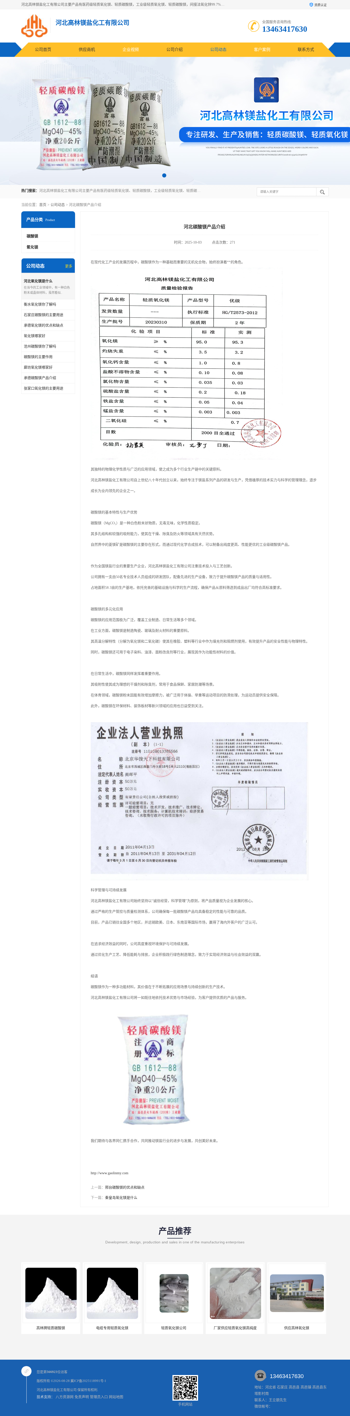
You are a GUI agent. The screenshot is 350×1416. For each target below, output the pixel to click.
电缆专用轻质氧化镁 (51, 1328)
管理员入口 (99, 1397)
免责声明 (82, 1397)
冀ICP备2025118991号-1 (88, 1381)
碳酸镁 (32, 236)
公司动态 (218, 49)
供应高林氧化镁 (235, 1328)
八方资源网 (65, 1397)
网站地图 (116, 1397)
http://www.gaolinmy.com (109, 1173)
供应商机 (87, 49)
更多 (68, 266)
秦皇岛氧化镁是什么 (121, 1198)
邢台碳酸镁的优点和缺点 (125, 1187)
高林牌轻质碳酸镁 (296, 1328)
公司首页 (43, 49)
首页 (42, 205)
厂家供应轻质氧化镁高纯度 (173, 1328)
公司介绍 (174, 49)
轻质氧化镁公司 (112, 1328)
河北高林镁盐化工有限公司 (57, 1390)
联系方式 (306, 49)
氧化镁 (32, 247)
